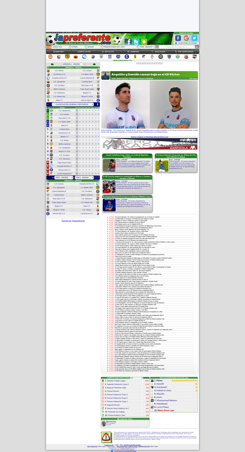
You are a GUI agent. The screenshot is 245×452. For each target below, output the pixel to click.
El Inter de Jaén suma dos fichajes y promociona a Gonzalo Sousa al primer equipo (138, 333)
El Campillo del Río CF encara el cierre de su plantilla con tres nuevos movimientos (138, 344)
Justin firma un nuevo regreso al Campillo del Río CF (130, 320)
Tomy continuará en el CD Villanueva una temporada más (131, 240)
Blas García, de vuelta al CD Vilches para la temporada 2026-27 (133, 252)
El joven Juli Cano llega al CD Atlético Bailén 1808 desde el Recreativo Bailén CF (137, 336)
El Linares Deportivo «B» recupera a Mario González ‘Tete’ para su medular (136, 243)
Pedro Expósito (106, 130)
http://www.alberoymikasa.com (157, 137)
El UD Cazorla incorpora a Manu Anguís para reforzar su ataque (133, 245)
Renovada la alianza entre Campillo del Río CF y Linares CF (132, 249)
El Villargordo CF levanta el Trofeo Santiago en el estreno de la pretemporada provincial (139, 254)
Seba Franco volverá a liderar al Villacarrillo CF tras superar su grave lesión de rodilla (139, 324)
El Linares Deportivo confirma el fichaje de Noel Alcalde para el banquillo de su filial (138, 311)
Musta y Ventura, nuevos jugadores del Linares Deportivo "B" (132, 229)
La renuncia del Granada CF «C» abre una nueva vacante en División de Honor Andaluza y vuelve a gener (145, 242)
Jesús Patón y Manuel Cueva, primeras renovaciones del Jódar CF (133, 286)
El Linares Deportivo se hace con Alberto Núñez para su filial (132, 263)
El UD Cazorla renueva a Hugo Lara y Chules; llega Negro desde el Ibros (135, 342)
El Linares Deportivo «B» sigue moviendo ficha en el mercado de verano (135, 247)
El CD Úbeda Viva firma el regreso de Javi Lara (128, 347)
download (97, 104)
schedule (48, 68)
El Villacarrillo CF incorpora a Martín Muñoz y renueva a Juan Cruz (134, 363)
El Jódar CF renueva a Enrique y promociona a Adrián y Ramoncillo (134, 268)
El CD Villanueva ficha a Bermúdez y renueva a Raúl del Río (132, 251)
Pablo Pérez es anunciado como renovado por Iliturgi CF (130, 327)
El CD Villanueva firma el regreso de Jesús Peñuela (129, 331)
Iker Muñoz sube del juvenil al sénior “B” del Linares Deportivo (133, 270)
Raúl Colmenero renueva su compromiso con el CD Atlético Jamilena (134, 322)
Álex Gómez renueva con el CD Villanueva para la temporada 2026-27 (134, 290)
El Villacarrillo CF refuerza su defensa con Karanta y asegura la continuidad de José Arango (140, 358)
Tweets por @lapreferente (73, 221)
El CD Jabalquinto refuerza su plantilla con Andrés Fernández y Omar (134, 345)
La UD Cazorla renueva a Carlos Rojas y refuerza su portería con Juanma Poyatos (138, 299)
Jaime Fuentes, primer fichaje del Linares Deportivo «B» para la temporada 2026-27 (138, 294)
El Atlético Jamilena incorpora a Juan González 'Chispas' (131, 272)
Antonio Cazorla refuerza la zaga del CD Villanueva (129, 283)
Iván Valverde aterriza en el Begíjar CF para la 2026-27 (130, 222)
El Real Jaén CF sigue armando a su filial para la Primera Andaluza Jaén (135, 304)
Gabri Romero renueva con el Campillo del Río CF (129, 224)
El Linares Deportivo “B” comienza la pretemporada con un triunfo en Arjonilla (137, 217)
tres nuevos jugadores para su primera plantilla (150, 130)
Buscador (160, 52)
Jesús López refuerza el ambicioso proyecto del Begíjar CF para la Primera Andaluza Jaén (139, 354)
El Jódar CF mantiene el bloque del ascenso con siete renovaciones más (134, 238)
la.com (109, 445)
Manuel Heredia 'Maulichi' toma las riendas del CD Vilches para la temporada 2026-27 (139, 356)
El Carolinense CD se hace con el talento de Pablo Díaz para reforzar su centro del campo (139, 326)
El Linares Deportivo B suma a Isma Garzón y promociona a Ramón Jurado (136, 281)
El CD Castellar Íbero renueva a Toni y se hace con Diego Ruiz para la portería (136, 367)
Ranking (135, 52)
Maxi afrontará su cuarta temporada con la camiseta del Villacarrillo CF (135, 292)
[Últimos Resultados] (48, 104)
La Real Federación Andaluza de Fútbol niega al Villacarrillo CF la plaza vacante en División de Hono (143, 258)
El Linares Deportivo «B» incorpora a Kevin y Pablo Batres (131, 231)
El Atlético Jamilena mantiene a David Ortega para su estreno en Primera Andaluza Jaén (139, 260)
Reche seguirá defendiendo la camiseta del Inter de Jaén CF (131, 279)
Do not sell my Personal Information (125, 451)
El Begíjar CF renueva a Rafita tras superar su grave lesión (131, 220)
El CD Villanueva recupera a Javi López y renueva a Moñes (131, 361)
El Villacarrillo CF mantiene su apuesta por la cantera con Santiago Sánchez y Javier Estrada (140, 340)
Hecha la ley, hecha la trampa (123, 256)
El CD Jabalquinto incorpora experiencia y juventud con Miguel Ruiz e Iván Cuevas (138, 226)
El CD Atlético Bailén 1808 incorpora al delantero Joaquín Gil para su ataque (136, 301)
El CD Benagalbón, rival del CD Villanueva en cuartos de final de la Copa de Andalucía (139, 302)
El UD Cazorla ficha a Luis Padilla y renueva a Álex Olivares (132, 261)
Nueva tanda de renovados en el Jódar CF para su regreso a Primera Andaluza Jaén (138, 274)
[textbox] (177, 47)
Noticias (109, 52)
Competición (84, 52)
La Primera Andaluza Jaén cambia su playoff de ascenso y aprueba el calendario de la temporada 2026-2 (143, 329)
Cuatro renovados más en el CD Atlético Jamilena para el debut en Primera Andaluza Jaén (139, 369)
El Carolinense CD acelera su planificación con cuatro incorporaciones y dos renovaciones (139, 365)
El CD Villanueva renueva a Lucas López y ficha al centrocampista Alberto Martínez (138, 351)
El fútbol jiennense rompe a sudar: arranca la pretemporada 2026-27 (133, 227)
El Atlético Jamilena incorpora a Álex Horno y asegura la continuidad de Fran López (138, 338)
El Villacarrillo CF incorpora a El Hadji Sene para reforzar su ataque (134, 218)
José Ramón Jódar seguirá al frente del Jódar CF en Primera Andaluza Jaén (136, 308)
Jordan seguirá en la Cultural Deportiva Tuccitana (129, 277)
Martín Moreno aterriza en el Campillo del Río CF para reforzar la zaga (135, 265)
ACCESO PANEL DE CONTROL (187, 43)
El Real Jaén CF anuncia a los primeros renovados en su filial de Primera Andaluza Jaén (139, 335)
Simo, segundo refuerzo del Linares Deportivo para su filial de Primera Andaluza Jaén (139, 285)
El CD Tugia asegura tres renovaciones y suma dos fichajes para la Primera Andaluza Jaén (140, 353)
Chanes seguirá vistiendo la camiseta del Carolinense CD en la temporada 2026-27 (137, 360)
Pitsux (141, 79)
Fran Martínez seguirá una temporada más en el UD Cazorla (132, 276)
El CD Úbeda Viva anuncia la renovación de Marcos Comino (131, 370)
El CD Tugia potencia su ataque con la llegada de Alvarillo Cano (133, 288)
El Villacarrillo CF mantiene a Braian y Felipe (128, 313)
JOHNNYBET (58, 52)
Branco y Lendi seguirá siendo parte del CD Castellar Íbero (131, 306)
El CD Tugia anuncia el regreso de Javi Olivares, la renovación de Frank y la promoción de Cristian (143, 267)
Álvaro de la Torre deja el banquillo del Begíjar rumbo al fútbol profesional (136, 236)
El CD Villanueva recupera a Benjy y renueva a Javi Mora (131, 310)
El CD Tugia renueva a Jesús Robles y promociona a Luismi (132, 295)
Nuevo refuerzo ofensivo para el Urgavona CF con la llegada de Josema (134, 235)
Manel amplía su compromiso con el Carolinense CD (129, 349)
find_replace (197, 47)
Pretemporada (186, 52)
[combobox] (177, 47)
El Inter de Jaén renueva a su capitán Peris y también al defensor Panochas (136, 297)
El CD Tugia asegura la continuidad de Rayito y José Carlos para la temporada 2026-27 (139, 315)
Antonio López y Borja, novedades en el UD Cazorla (129, 233)
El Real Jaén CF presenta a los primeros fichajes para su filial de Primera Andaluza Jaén (139, 319)
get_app (99, 68)
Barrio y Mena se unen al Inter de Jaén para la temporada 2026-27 (133, 317)
